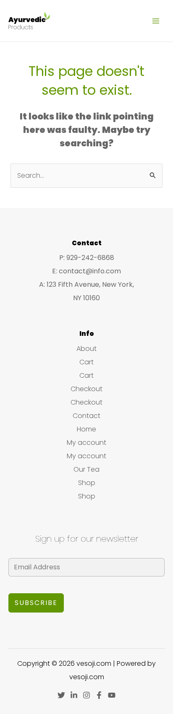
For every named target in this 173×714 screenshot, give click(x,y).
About (86, 348)
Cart (86, 362)
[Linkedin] (74, 695)
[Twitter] (61, 695)
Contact (86, 416)
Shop (86, 483)
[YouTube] (111, 695)
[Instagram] (86, 695)
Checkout (86, 389)
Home (86, 429)
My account (86, 442)
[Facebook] (99, 695)
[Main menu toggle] (156, 20)
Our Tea (86, 469)
